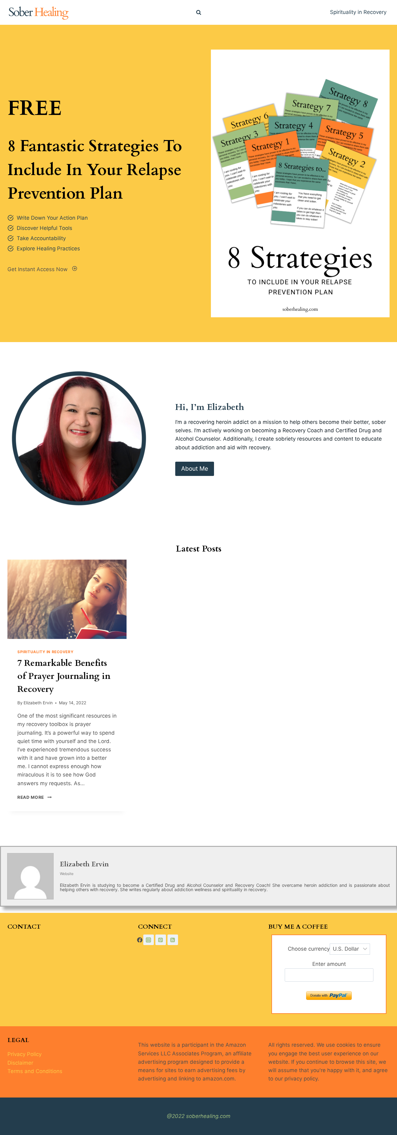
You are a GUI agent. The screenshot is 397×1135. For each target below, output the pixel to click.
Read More (33, 797)
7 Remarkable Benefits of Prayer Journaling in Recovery (63, 676)
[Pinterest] (160, 940)
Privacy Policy (24, 1054)
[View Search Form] (198, 12)
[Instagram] (148, 940)
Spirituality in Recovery (358, 12)
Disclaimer (20, 1063)
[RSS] (172, 940)
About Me (194, 468)
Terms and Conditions (34, 1071)
